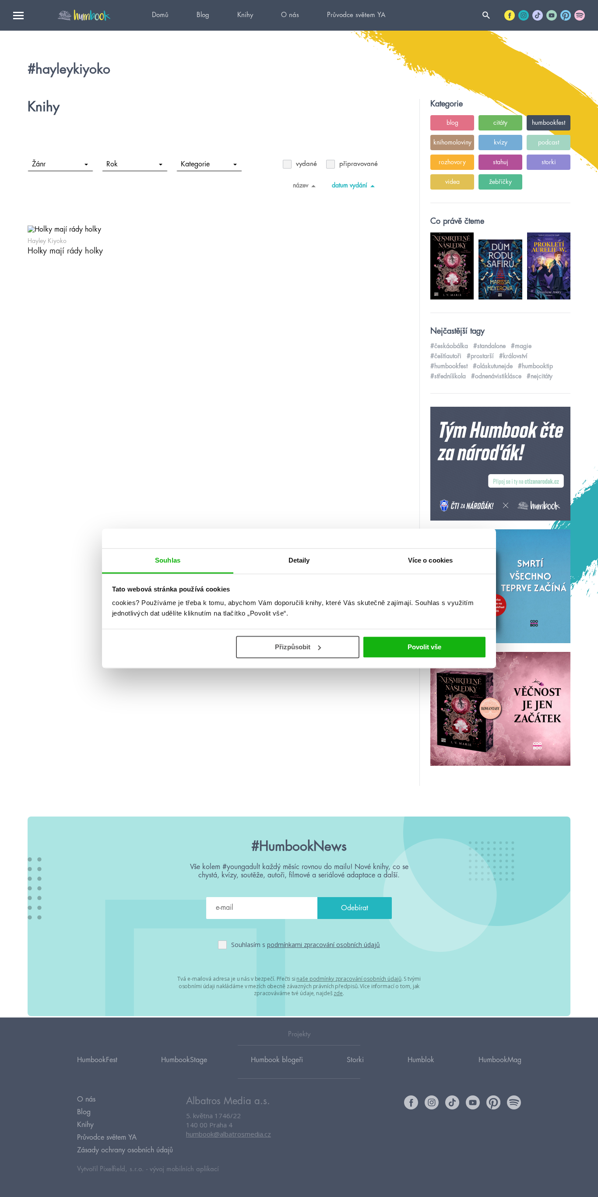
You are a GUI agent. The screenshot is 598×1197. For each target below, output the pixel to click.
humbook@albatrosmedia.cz (228, 1134)
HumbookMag (499, 1059)
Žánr (39, 164)
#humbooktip (535, 366)
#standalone (489, 346)
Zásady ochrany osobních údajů (125, 1150)
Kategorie (195, 164)
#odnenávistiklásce (496, 376)
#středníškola (448, 376)
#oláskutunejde (493, 366)
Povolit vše (424, 647)
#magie (521, 346)
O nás (290, 15)
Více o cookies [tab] (430, 560)
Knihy (245, 15)
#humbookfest (449, 366)
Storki (355, 1059)
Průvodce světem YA (356, 15)
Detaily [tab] (299, 560)
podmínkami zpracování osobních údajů (323, 944)
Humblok (421, 1059)
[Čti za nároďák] (500, 464)
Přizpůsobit (292, 647)
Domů (160, 15)
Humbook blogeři (277, 1059)
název (300, 185)
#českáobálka (449, 346)
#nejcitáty (539, 376)
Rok (112, 164)
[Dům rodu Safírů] (500, 586)
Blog (203, 15)
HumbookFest (97, 1059)
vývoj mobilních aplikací (184, 1169)
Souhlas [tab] (167, 560)
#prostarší (480, 356)
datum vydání (349, 185)
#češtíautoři (445, 356)
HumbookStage (184, 1059)
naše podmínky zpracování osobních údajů (348, 978)
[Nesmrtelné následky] (500, 709)
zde (338, 993)
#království (513, 356)
